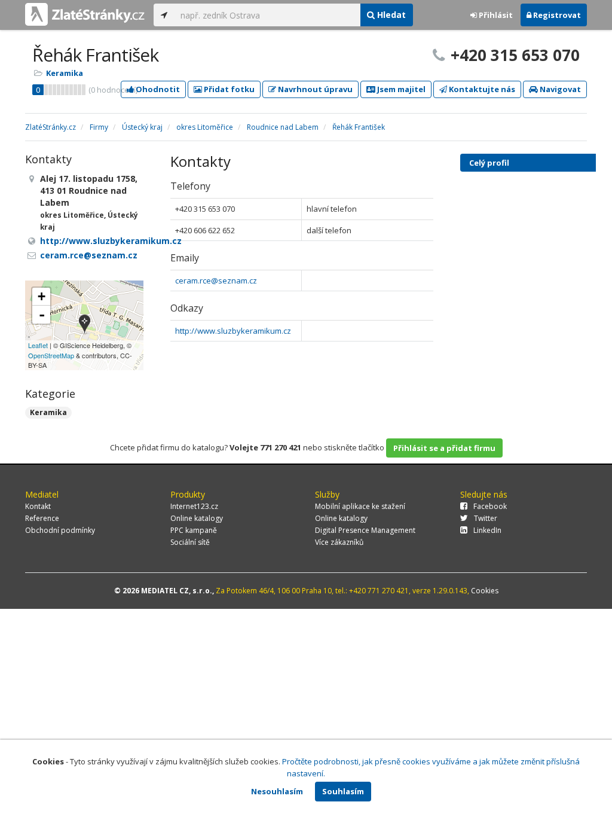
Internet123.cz (194, 506)
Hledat (390, 14)
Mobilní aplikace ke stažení (360, 506)
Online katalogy (196, 518)
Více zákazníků (339, 542)
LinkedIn (487, 530)
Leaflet (38, 345)
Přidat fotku (228, 89)
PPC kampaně (193, 530)
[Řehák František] (84, 325)
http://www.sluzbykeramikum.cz (233, 330)
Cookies (484, 591)
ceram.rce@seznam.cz (216, 280)
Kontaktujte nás (481, 89)
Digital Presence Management (365, 530)
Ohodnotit (157, 89)
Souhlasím (343, 791)
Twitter (485, 518)
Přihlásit (495, 15)
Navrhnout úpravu (314, 89)
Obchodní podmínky (60, 530)
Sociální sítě (190, 542)
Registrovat (556, 15)
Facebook (490, 506)
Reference (42, 518)
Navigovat (559, 89)
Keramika (64, 73)
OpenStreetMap (51, 355)
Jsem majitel (400, 89)
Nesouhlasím (277, 791)
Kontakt (38, 506)
